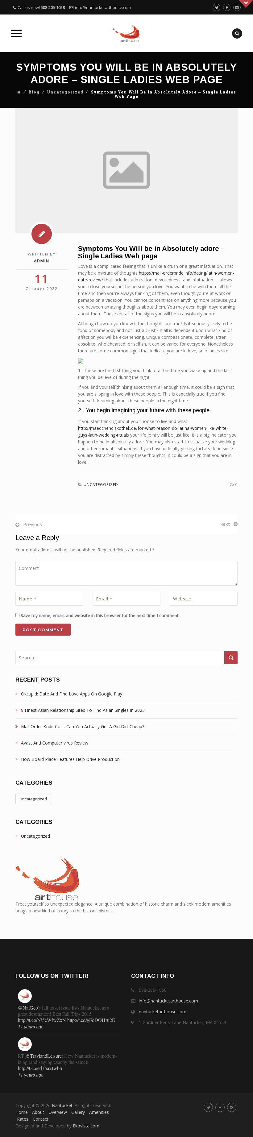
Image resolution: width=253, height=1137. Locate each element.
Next (224, 524)
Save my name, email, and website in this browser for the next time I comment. (100, 615)
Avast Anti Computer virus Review (54, 743)
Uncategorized (65, 92)
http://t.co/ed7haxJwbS (40, 1068)
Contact (40, 1119)
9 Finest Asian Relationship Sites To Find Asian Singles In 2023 (83, 710)
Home (21, 1112)
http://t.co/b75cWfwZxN (42, 1020)
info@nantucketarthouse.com (103, 7)
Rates (22, 1119)
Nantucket (62, 1105)
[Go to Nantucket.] (19, 92)
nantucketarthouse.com (162, 1012)
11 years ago (31, 1026)
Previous (32, 524)
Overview (57, 1112)
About (38, 1112)
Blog (34, 92)
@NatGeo (28, 1007)
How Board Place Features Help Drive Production (70, 759)
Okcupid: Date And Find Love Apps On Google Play (71, 694)
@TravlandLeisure (43, 1055)
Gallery (78, 1112)
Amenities (99, 1112)
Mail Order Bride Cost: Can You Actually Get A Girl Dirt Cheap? (82, 726)
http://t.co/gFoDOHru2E (91, 1020)
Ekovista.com (86, 1126)
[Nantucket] (126, 33)
